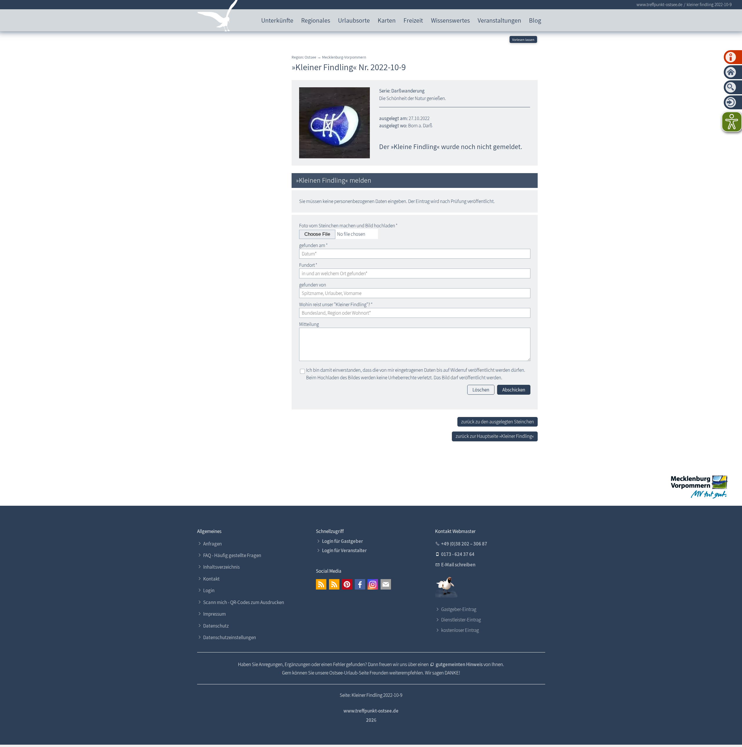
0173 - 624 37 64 (457, 554)
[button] (321, 584)
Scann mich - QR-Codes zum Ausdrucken (243, 602)
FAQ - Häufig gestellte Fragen (232, 555)
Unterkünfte (277, 20)
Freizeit (413, 20)
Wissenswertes (450, 20)
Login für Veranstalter (344, 550)
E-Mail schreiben (458, 564)
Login (208, 590)
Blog (535, 20)
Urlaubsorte (354, 20)
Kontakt (211, 579)
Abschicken (513, 390)
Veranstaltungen (499, 20)
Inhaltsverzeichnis (221, 567)
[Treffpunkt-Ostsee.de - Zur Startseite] (218, 17)
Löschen (480, 390)
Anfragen (212, 544)
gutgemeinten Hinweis (459, 664)
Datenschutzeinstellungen (229, 637)
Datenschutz (216, 626)
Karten (387, 20)
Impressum (214, 614)
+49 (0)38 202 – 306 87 (464, 544)
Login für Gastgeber (342, 541)
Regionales (315, 20)
